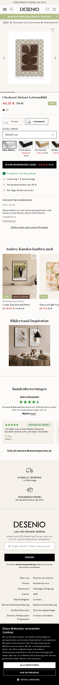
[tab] (7, 91)
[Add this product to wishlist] (52, 29)
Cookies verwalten (43, 615)
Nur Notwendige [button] (29, 672)
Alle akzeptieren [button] (29, 665)
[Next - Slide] (55, 57)
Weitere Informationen (30, 658)
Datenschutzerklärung (26, 564)
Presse (25, 583)
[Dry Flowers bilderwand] (29, 345)
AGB (35, 594)
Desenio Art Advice (43, 578)
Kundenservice (41, 583)
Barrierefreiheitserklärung (15, 605)
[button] (29, 679)
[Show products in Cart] (54, 9)
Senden (29, 557)
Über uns (24, 578)
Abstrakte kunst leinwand (26, 22)
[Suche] (11, 9)
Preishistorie (9, 221)
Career (25, 594)
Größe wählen (10, 128)
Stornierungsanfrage (44, 610)
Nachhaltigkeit (21, 599)
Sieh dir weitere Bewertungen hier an (29, 450)
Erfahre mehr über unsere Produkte (29, 227)
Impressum (23, 588)
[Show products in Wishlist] (47, 9)
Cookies (37, 599)
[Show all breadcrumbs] (6, 22)
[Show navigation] (4, 9)
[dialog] (29, 654)
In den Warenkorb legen (29, 164)
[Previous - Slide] (3, 57)
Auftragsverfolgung (43, 588)
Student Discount (20, 610)
